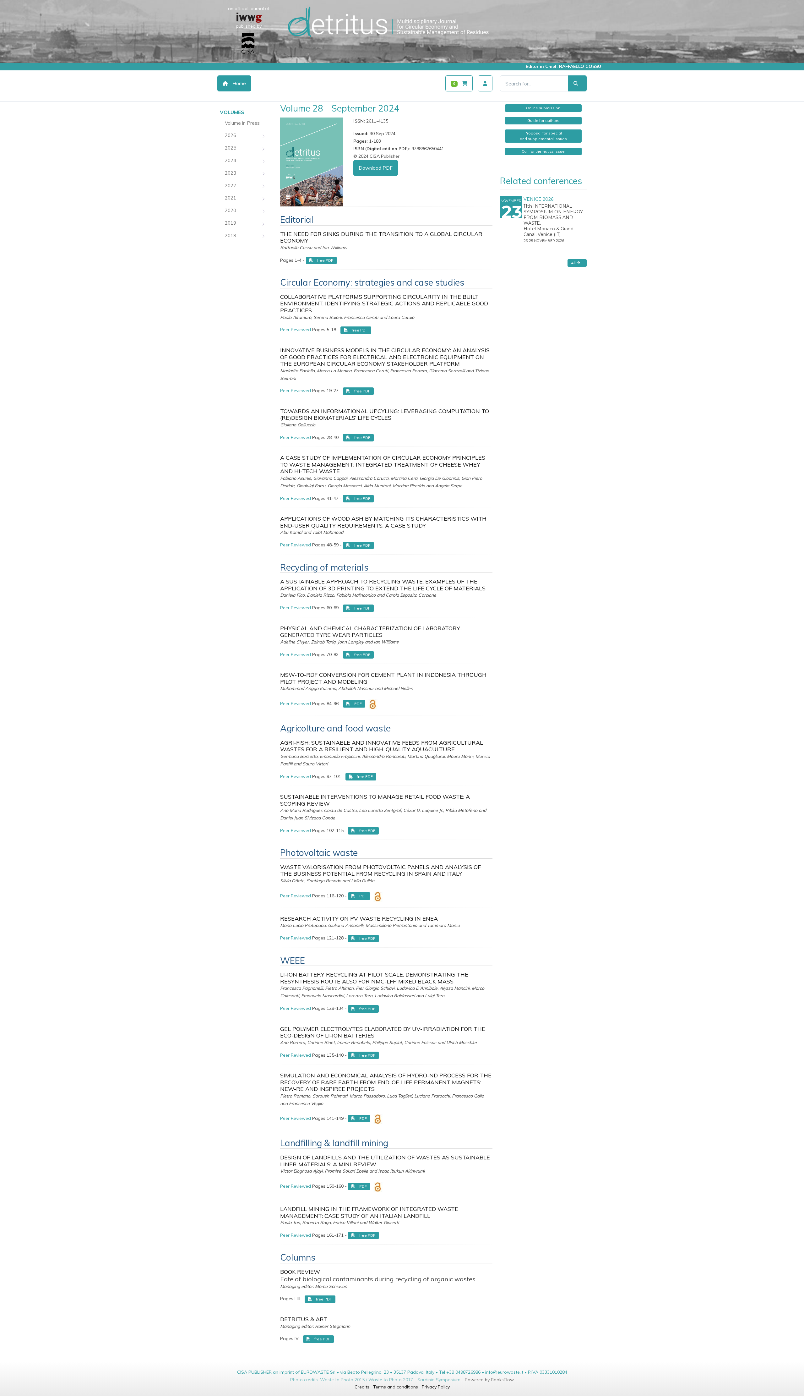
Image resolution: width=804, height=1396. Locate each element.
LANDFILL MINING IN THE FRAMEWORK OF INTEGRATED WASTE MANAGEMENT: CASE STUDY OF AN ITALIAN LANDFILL (369, 1212)
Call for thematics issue (543, 151)
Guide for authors (543, 120)
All (574, 262)
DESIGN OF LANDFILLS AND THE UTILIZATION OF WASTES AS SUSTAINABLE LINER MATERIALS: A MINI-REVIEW (385, 1161)
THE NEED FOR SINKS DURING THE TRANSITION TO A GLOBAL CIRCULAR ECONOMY (381, 237)
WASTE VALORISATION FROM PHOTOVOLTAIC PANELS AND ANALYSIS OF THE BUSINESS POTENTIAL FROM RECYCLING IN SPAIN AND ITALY (380, 870)
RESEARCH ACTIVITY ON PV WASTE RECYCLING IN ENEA (359, 918)
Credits (362, 1387)
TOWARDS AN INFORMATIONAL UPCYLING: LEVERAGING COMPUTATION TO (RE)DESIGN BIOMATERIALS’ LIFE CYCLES (384, 415)
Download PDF (376, 168)
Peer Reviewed (295, 329)
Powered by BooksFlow (489, 1379)
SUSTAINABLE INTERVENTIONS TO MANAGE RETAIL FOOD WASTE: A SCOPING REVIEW (375, 800)
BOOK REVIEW (300, 1271)
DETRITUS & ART (304, 1319)
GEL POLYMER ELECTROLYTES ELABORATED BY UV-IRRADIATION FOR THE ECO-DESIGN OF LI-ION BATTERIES (382, 1032)
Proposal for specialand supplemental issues (543, 136)
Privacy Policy (436, 1387)
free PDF (324, 260)
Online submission (543, 108)
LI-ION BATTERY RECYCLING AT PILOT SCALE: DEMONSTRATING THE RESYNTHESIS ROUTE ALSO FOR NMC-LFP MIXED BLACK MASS (374, 978)
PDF (357, 703)
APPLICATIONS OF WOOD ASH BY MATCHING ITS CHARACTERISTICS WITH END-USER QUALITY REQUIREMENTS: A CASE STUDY (383, 522)
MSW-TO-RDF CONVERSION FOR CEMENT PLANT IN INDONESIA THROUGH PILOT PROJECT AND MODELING (383, 678)
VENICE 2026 (538, 199)
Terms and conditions (395, 1387)
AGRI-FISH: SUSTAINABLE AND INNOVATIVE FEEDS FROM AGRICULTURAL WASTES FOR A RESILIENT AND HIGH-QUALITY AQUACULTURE (381, 746)
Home (238, 83)
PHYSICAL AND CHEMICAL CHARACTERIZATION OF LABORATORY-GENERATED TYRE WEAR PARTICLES (371, 632)
